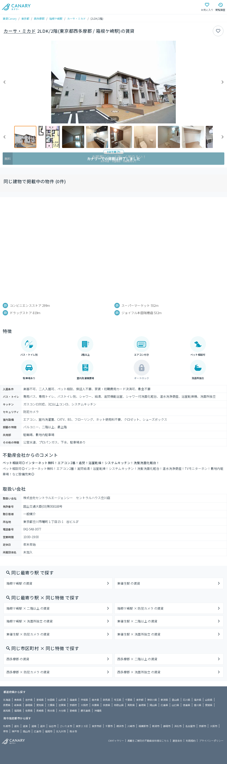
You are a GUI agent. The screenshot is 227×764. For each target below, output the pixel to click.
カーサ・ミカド (76, 18)
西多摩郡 (39, 18)
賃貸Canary (10, 18)
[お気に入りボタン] (218, 31)
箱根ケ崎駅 (56, 18)
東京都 (25, 18)
